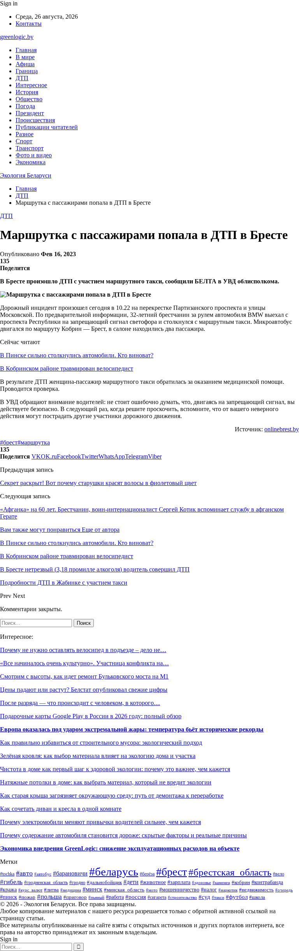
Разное (24, 134)
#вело (278, 874)
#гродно (77, 882)
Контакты (29, 23)
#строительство (182, 897)
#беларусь (113, 871)
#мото (152, 890)
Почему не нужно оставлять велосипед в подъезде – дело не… (83, 650)
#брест (9, 442)
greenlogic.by (16, 36)
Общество (29, 99)
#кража (8, 889)
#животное (153, 882)
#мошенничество (179, 890)
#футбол (237, 897)
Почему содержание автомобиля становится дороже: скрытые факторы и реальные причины (123, 835)
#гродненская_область (46, 882)
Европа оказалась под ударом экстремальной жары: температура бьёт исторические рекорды (132, 729)
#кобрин (241, 882)
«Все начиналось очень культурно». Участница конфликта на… (84, 663)
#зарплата (178, 882)
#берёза (147, 874)
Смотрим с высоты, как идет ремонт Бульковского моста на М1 (84, 676)
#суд (204, 897)
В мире (25, 57)
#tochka (7, 874)
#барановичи (70, 873)
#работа (115, 897)
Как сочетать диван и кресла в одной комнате (60, 808)
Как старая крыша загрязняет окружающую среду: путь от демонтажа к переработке (111, 795)
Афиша (25, 64)
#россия (135, 897)
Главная (26, 50)
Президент (30, 113)
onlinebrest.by (281, 429)
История (27, 92)
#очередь (284, 890)
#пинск (8, 897)
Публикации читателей (47, 127)
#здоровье (201, 882)
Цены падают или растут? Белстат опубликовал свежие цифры (83, 689)
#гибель (11, 882)
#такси (218, 897)
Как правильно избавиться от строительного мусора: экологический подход (101, 742)
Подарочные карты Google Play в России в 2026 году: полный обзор (90, 716)
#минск (92, 889)
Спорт (24, 141)
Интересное (31, 85)
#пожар (27, 897)
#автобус (42, 874)
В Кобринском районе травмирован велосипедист (66, 368)
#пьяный (96, 897)
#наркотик (227, 890)
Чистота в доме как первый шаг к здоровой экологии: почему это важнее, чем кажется (115, 769)
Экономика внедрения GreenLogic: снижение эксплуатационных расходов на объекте (119, 848)
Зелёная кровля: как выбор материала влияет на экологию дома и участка (97, 755)
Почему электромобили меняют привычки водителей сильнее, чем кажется (100, 822)
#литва (51, 890)
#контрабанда (267, 882)
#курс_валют (30, 890)
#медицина (70, 890)
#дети (131, 882)
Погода (25, 106)
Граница (27, 71)
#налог (209, 890)
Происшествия (35, 120)
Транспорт (30, 148)
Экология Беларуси (25, 175)
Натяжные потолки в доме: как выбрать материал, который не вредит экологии (105, 782)
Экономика (31, 162)
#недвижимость (256, 890)
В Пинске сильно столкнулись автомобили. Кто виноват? (76, 355)
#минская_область (124, 890)
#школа (257, 897)
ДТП (22, 78)
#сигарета (157, 897)
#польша (49, 896)
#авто (24, 873)
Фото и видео (34, 155)
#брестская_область (229, 872)
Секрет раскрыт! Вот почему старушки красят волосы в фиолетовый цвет (98, 483)
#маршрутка (34, 442)
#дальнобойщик (104, 882)
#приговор (75, 897)
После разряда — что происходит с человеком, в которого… (80, 703)
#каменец (221, 882)
